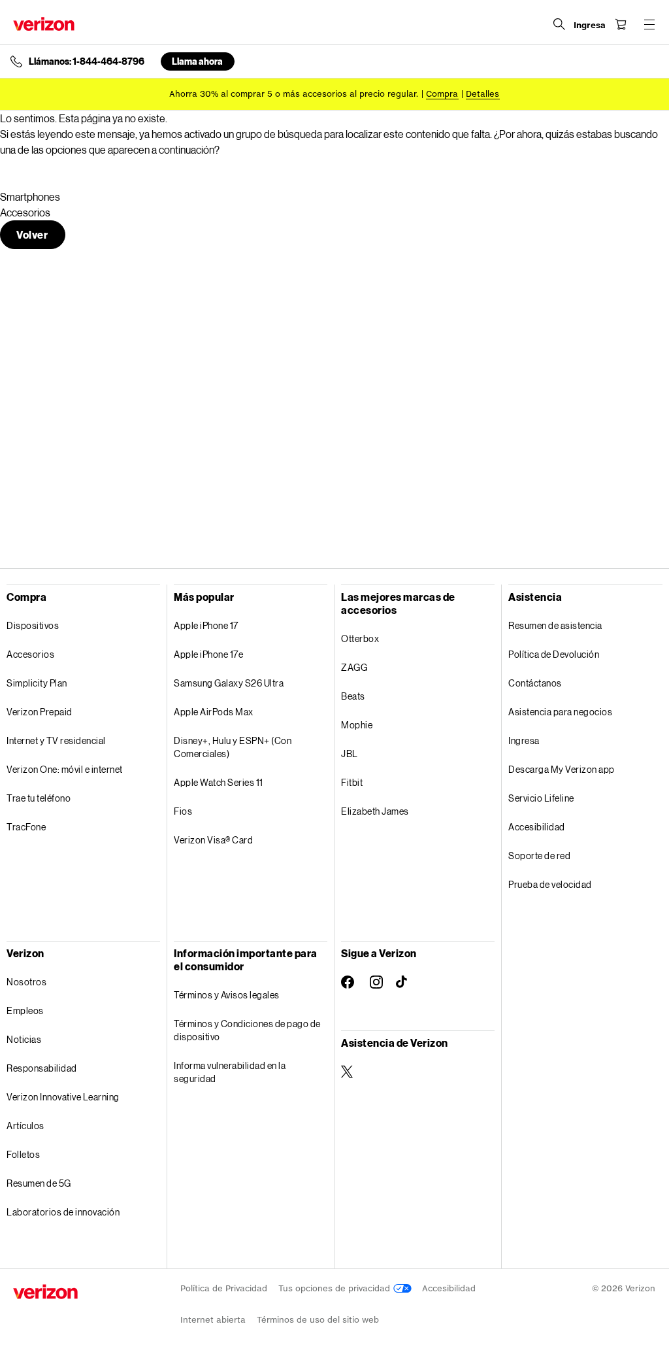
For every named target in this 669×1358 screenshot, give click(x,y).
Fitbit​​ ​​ (352, 782)
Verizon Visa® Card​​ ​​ (214, 839)
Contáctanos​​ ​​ (535, 682)
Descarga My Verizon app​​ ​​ (561, 769)
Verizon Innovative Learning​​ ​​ (63, 1096)
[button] (32, 234)
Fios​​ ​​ (183, 811)
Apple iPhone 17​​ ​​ (206, 625)
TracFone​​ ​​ (27, 826)
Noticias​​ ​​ (24, 1039)
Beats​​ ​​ (353, 696)
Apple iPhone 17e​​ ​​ (209, 654)
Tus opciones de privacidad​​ (335, 1288)
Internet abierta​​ (213, 1320)
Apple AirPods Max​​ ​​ (214, 711)
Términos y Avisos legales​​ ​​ (227, 994)
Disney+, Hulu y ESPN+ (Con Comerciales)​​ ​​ (232, 747)
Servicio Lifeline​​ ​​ (541, 798)
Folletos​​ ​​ (24, 1154)
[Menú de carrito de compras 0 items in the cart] (620, 24)
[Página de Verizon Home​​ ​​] (43, 24)
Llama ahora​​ (197, 61)
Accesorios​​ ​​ (31, 654)
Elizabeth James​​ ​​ (375, 811)
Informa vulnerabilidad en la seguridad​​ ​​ (230, 1072)
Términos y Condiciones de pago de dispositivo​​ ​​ (247, 1030)
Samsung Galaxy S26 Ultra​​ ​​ (229, 682)
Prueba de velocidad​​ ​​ (550, 884)
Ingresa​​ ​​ (524, 740)
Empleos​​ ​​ (25, 1010)
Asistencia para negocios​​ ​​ (560, 711)
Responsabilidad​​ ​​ (42, 1068)
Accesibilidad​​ (449, 1288)
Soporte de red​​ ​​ (540, 855)
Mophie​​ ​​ (357, 724)
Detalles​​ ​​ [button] (483, 94)
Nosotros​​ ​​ (27, 981)
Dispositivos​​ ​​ (33, 625)
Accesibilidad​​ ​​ (537, 826)
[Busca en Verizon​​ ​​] (559, 24)
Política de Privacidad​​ (224, 1288)
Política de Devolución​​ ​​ (554, 654)
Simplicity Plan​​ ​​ (37, 682)
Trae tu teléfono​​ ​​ (39, 798)
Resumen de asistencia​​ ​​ (555, 625)
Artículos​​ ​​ (26, 1125)
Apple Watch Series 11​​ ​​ (219, 782)
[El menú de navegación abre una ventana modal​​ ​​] (649, 24)
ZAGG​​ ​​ (354, 667)
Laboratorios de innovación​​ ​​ (64, 1211)
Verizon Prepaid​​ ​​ (40, 711)
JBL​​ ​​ (350, 753)
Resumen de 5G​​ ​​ (39, 1183)
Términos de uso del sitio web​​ (318, 1320)
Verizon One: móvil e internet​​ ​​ (65, 769)
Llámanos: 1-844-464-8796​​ (87, 61)
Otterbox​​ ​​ (360, 638)
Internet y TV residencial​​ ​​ (56, 740)
